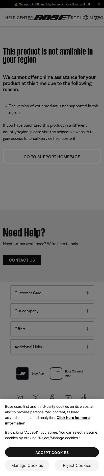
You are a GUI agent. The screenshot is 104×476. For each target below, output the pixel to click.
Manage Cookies (27, 465)
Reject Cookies (77, 465)
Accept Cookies (52, 452)
